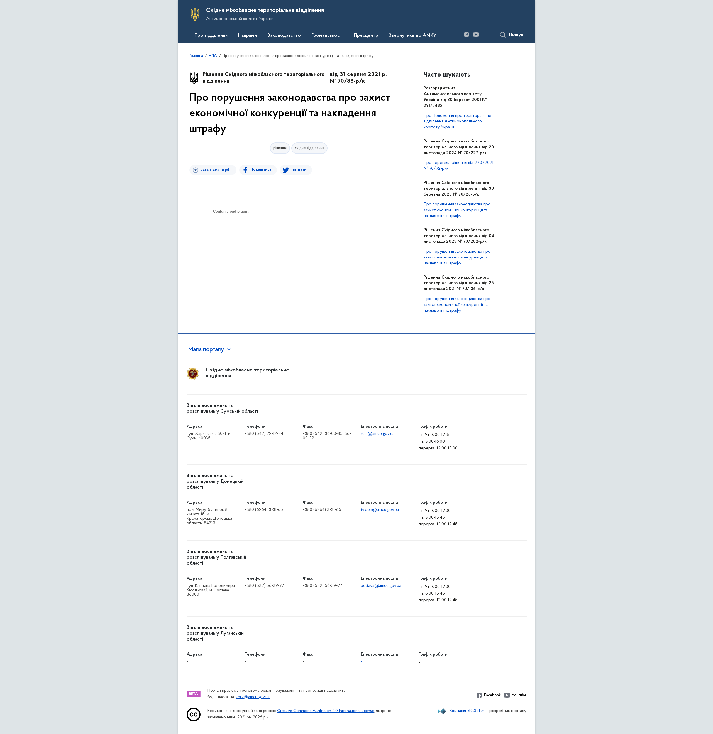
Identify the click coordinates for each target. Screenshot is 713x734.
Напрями (247, 35)
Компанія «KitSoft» (467, 711)
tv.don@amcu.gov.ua (380, 510)
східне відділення (309, 148)
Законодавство (284, 35)
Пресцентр (366, 35)
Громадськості (327, 35)
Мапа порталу (206, 350)
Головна (196, 56)
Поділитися (260, 170)
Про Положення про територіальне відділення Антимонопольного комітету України (457, 122)
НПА (213, 56)
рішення (280, 148)
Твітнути (298, 170)
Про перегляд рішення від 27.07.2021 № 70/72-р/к (459, 166)
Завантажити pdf (216, 170)
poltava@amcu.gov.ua (381, 585)
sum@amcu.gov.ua (377, 434)
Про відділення (211, 35)
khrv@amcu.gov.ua (253, 697)
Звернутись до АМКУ (412, 35)
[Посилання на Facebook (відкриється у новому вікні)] (466, 34)
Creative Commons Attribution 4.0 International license (325, 711)
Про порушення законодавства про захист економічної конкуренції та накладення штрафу (457, 210)
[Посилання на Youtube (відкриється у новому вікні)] (476, 34)
